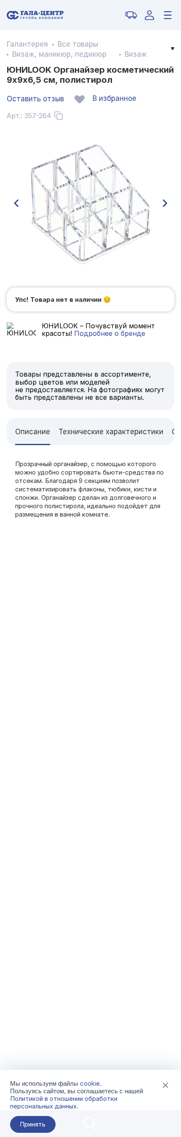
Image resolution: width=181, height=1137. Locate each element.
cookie (90, 1083)
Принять (32, 1124)
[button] (16, 203)
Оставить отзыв (35, 99)
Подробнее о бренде (108, 333)
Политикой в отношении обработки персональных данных (63, 1102)
